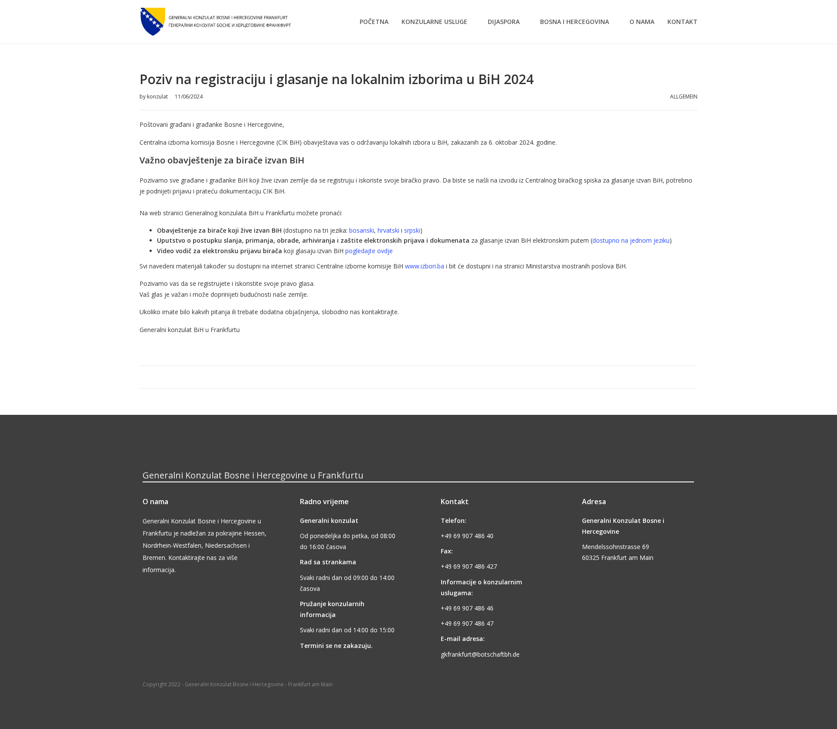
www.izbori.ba (424, 266)
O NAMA (641, 21)
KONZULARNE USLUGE (434, 21)
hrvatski (388, 230)
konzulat (158, 96)
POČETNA (374, 21)
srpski (412, 230)
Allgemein (684, 96)
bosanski (361, 230)
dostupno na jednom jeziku (631, 240)
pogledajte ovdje (369, 251)
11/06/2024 (189, 96)
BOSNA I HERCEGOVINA (574, 21)
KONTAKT (682, 21)
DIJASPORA (504, 21)
